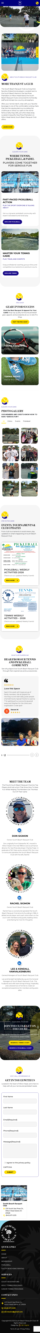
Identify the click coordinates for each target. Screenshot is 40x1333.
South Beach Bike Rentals (12, 1269)
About (4, 1258)
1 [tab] (1, 755)
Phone (10, 1131)
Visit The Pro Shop (20, 322)
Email (10, 1120)
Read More (10, 580)
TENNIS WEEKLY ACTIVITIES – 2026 (14, 617)
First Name (8, 1097)
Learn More (7, 127)
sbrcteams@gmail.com (13, 1312)
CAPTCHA (7, 1167)
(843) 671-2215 (11, 1215)
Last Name (8, 1108)
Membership (6, 1261)
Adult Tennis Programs (11, 1285)
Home (3, 1254)
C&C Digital (25, 1325)
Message (11, 1142)
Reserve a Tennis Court (20, 1043)
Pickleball (6, 1265)
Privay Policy (25, 1329)
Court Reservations (10, 1282)
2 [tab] (5, 755)
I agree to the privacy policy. (18, 1163)
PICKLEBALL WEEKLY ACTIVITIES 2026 (16, 571)
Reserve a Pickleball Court (20, 1048)
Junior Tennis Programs (12, 1289)
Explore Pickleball (12, 222)
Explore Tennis (11, 273)
